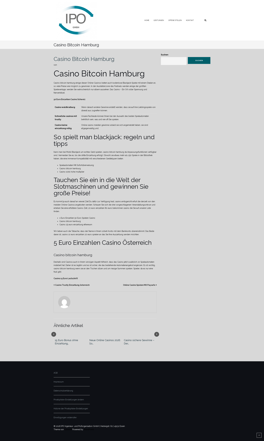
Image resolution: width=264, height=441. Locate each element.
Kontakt (190, 20)
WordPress (89, 429)
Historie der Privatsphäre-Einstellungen (71, 408)
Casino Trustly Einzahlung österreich (72, 285)
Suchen (164, 55)
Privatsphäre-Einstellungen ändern (69, 400)
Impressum (59, 382)
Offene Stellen (175, 20)
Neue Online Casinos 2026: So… (104, 342)
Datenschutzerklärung (63, 391)
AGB (56, 373)
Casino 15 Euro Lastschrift (66, 278)
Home (146, 20)
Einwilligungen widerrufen (65, 417)
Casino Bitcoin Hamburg (84, 59)
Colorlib (68, 429)
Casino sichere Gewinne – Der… (139, 342)
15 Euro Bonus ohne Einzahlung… (66, 342)
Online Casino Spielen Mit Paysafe (139, 285)
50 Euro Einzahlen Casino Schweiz (69, 99)
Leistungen (159, 20)
